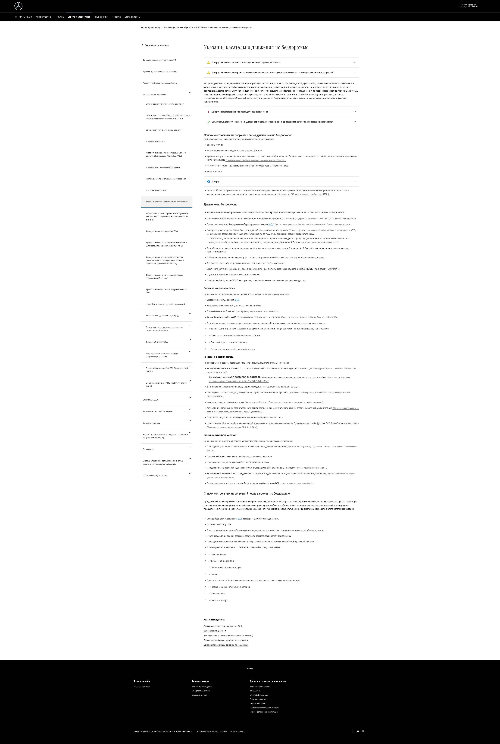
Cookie (223, 731)
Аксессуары (255, 690)
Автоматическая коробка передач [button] (158, 411)
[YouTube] (358, 731)
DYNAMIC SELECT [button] (151, 399)
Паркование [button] (148, 449)
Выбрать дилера (199, 695)
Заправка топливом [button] (151, 423)
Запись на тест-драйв (202, 686)
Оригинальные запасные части (264, 707)
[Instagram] (363, 731)
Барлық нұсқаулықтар (150, 27)
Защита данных (237, 731)
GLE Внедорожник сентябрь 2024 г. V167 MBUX (185, 27)
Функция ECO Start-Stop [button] (157, 342)
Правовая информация (206, 731)
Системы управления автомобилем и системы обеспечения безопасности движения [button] (163, 462)
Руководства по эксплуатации (264, 711)
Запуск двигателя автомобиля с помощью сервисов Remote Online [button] (164, 329)
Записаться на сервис (260, 686)
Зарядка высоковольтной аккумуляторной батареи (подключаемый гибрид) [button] (165, 436)
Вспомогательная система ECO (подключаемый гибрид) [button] (167, 370)
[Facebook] (352, 731)
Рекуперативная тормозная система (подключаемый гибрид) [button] (162, 355)
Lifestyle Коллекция (259, 695)
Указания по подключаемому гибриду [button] (163, 315)
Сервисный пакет (258, 703)
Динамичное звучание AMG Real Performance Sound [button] (166, 384)
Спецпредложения (201, 690)
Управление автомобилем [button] (154, 94)
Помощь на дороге (259, 699)
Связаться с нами (142, 686)
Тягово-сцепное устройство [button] (155, 475)
